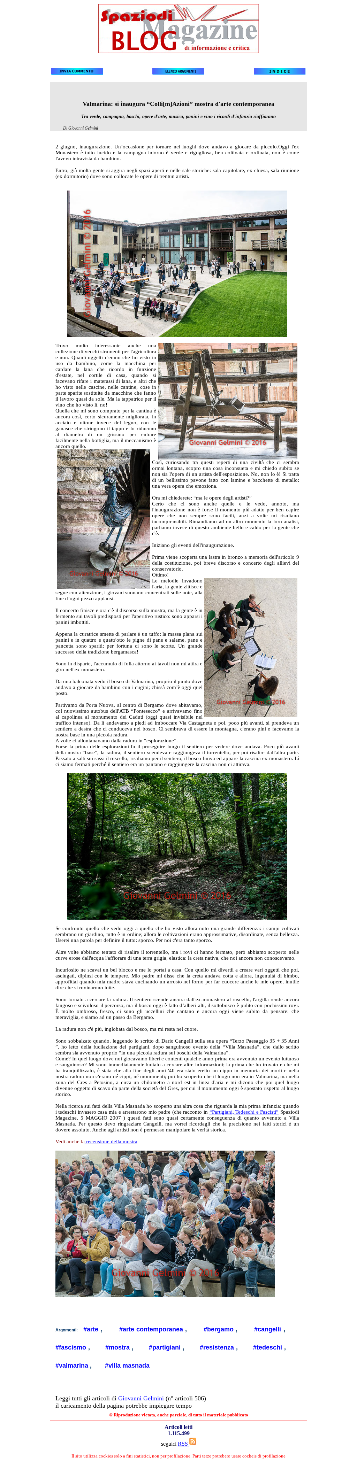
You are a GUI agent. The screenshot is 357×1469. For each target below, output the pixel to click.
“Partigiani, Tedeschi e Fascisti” (244, 1112)
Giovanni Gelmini (142, 1398)
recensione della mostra (111, 1141)
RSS (183, 1444)
